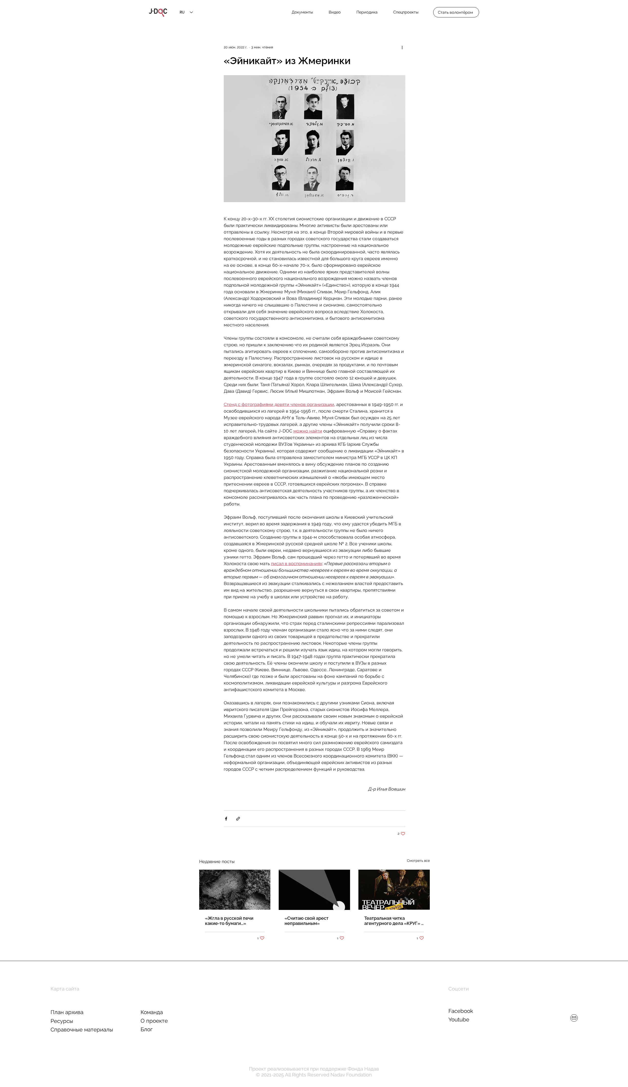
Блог (147, 1029)
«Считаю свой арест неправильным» (306, 921)
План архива (67, 1012)
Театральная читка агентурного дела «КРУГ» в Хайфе (394, 921)
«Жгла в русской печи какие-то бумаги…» (229, 921)
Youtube (458, 1019)
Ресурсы (62, 1021)
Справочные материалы (82, 1029)
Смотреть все (418, 861)
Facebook (460, 1011)
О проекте (154, 1020)
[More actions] (402, 47)
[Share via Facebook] (226, 818)
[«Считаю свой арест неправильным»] (314, 890)
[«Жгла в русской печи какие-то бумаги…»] (235, 890)
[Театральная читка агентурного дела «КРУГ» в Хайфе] (394, 890)
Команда (152, 1012)
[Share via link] (238, 818)
